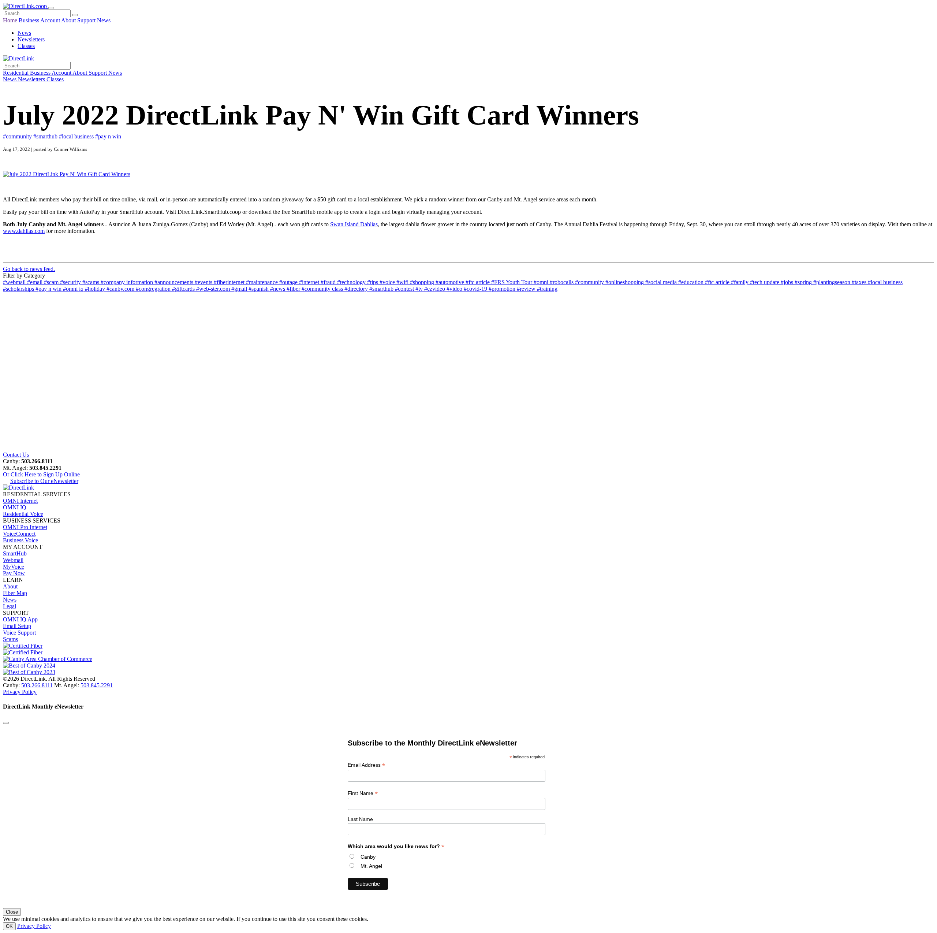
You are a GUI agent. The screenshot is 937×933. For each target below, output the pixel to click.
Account (50, 20)
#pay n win (108, 136)
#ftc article (478, 282)
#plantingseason (832, 282)
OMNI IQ (14, 507)
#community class (323, 289)
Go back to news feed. (29, 269)
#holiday (96, 289)
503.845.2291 (97, 685)
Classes (26, 46)
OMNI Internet (20, 501)
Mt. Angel (371, 866)
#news (278, 289)
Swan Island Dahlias (354, 224)
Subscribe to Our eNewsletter (44, 481)
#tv (419, 289)
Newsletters (31, 39)
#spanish (259, 289)
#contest (405, 289)
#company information (127, 282)
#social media (661, 282)
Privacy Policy (20, 692)
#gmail (240, 289)
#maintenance (262, 282)
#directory (356, 289)
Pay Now (14, 573)
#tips (373, 282)
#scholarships (19, 289)
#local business (76, 136)
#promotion (503, 289)
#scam (52, 282)
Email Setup (17, 626)
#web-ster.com (213, 289)
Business (29, 20)
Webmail (13, 560)
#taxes (860, 282)
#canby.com (121, 289)
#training (547, 289)
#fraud (329, 282)
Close (12, 912)
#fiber (294, 289)
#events (204, 282)
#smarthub (45, 136)
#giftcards (184, 289)
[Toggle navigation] (51, 8)
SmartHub (15, 553)
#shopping (423, 282)
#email (35, 282)
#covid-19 (476, 289)
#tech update (765, 282)
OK (9, 926)
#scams (91, 282)
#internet (310, 282)
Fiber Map (15, 593)
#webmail (15, 282)
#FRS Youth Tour (512, 282)
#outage (289, 282)
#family (740, 282)
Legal (9, 606)
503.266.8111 (37, 685)
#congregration (154, 289)
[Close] (6, 723)
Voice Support (19, 632)
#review (527, 289)
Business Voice (20, 540)
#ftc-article (718, 282)
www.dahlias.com (24, 231)
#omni (542, 282)
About (69, 20)
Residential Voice (23, 514)
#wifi (403, 282)
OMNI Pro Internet (25, 527)
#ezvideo (435, 289)
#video (455, 289)
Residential (16, 73)
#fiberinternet (230, 282)
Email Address (366, 765)
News (104, 20)
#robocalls (562, 282)
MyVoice (13, 567)
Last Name (360, 819)
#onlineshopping (625, 282)
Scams (10, 639)
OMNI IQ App (20, 619)
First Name (363, 793)
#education (691, 282)
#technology (352, 282)
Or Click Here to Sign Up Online (41, 474)
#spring (804, 282)
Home (11, 20)
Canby (368, 857)
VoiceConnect (19, 534)
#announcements (174, 282)
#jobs (788, 282)
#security (71, 282)
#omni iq (74, 289)
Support (87, 20)
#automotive (451, 282)
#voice (388, 282)
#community (17, 136)
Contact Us (16, 454)
